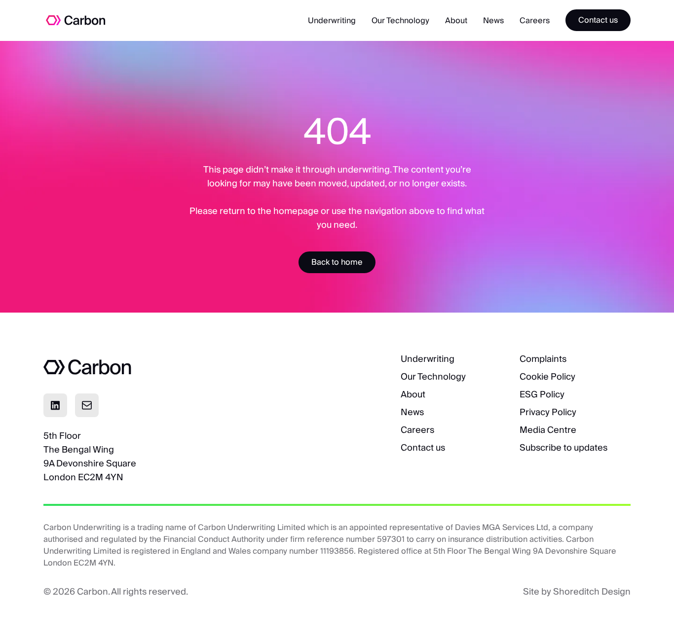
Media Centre (548, 429)
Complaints (543, 358)
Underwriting (332, 20)
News (493, 20)
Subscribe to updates (563, 447)
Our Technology (400, 20)
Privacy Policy (548, 412)
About (456, 20)
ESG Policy (542, 394)
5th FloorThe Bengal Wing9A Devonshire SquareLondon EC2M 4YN (89, 456)
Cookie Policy (547, 376)
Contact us (423, 447)
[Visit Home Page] (67, 20)
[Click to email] (87, 405)
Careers (535, 20)
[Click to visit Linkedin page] (55, 405)
